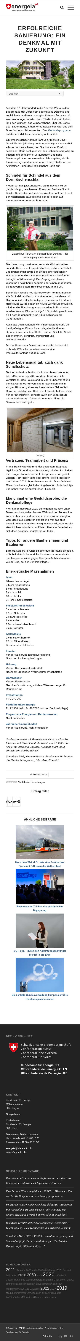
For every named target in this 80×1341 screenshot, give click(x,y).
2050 (31, 1275)
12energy (20, 1270)
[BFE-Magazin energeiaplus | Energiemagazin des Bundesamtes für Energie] (33, 7)
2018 (22, 1275)
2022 (44, 1288)
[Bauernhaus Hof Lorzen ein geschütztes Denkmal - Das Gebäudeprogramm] (40, 74)
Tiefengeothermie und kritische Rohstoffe (47, 1228)
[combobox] (35, 93)
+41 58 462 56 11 (30, 1138)
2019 (62, 1288)
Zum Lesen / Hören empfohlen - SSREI (28, 1191)
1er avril (67, 1270)
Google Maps (13, 1114)
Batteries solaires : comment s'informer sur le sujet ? (36, 1178)
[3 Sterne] (11, 782)
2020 (49, 1274)
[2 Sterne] (9, 782)
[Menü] (69, 7)
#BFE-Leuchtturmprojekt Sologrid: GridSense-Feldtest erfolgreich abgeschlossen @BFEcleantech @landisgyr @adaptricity (39, 1284)
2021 (10, 1269)
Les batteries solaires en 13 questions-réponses (33, 1183)
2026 (22, 1289)
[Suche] (60, 7)
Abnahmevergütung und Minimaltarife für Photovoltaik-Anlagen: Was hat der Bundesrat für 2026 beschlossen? (39, 1241)
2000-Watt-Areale (47, 1270)
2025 (59, 1270)
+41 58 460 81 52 (29, 1142)
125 (27, 1289)
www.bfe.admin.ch (15, 1152)
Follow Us (47, 1336)
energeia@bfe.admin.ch (18, 1148)
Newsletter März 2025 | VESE (23, 1236)
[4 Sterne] (14, 782)
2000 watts (31, 1270)
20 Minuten (11, 1275)
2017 (53, 1288)
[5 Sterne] (16, 782)
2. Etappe (35, 1289)
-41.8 (39, 1275)
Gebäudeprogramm (59, 130)
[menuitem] (60, 7)
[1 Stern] (7, 782)
